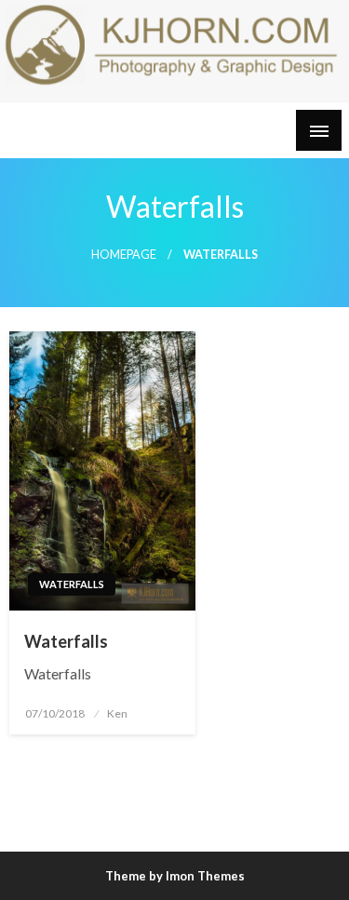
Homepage (123, 255)
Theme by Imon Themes (175, 875)
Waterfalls (71, 584)
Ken (117, 713)
